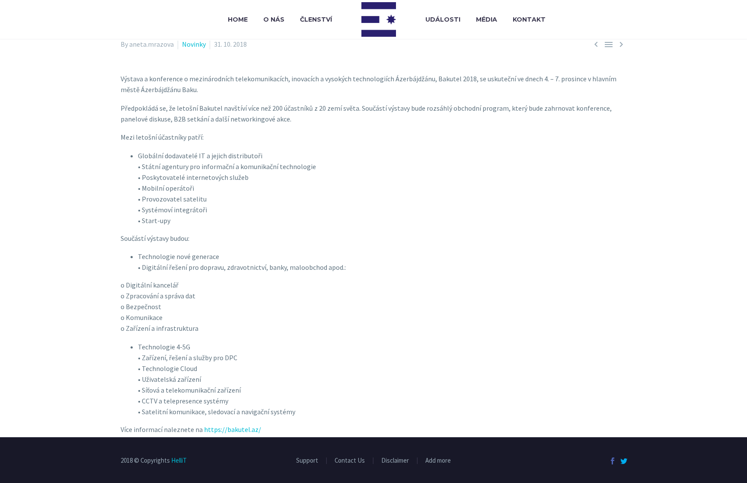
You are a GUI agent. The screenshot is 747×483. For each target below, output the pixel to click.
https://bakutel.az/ (232, 429)
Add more (438, 460)
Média (486, 19)
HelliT (179, 460)
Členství (316, 19)
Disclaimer (395, 460)
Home (238, 19)
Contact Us (350, 460)
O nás (273, 19)
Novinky (194, 44)
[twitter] (623, 460)
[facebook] (612, 460)
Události (442, 19)
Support (307, 460)
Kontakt (529, 19)
